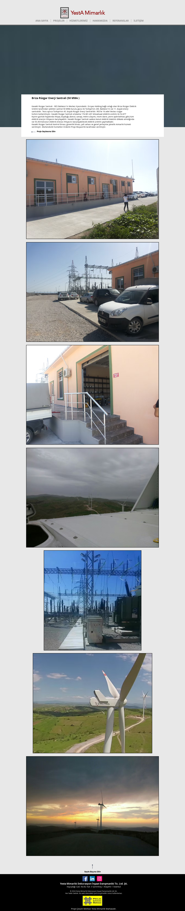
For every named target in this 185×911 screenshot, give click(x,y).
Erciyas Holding (95, 106)
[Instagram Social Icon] (99, 878)
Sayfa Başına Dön (92, 872)
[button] (92, 189)
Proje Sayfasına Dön (46, 131)
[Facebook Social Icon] (85, 878)
